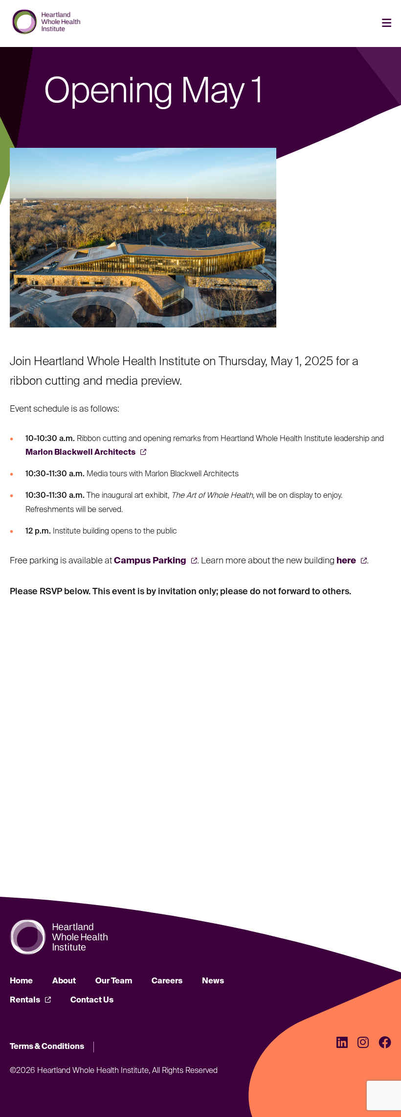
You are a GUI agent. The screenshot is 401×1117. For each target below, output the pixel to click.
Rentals (25, 1000)
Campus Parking (150, 561)
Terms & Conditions (47, 1047)
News (213, 981)
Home (21, 981)
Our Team (113, 981)
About (64, 981)
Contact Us (91, 1000)
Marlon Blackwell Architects (80, 453)
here (346, 561)
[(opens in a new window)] (342, 1043)
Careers (167, 981)
